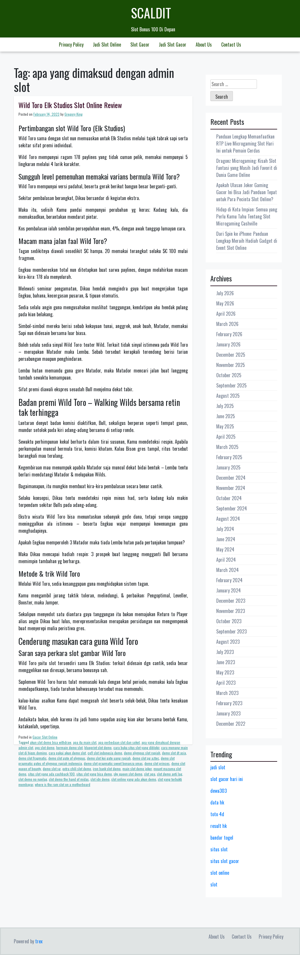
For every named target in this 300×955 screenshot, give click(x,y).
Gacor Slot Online (45, 736)
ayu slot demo (44, 747)
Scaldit (151, 12)
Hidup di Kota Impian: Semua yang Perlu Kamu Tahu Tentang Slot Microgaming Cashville (246, 216)
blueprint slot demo (98, 747)
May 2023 (225, 672)
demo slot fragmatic (32, 758)
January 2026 (228, 344)
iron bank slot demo (107, 768)
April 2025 (226, 436)
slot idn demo (100, 779)
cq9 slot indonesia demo (105, 752)
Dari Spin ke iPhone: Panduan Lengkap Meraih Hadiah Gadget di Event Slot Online (246, 240)
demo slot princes (157, 763)
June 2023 (225, 662)
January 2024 (228, 590)
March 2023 (227, 692)
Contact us (231, 44)
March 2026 (227, 323)
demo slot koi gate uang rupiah (109, 758)
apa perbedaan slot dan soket (119, 742)
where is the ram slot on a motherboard (62, 784)
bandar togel (221, 837)
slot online (219, 872)
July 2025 (225, 405)
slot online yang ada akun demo (133, 779)
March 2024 (227, 569)
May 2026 (225, 303)
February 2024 (229, 580)
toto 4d (217, 814)
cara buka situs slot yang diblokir (136, 747)
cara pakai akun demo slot (67, 752)
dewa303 (218, 790)
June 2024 (225, 539)
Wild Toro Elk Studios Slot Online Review (70, 105)
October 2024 (229, 498)
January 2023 (228, 713)
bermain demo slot (69, 747)
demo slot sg (52, 768)
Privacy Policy (71, 44)
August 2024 (228, 518)
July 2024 (225, 528)
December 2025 (230, 354)
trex (38, 941)
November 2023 (230, 610)
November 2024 (230, 487)
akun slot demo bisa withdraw (50, 742)
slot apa (149, 773)
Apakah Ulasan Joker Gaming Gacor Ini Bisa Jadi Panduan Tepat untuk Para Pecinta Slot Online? (246, 192)
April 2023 (226, 682)
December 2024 (231, 477)
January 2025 (228, 467)
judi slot (217, 767)
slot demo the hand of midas (69, 779)
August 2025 (228, 395)
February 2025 (229, 457)
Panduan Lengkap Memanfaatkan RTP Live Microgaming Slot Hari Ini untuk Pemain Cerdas (245, 143)
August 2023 (228, 641)
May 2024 (225, 549)
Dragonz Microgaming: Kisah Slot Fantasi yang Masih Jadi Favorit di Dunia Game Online (246, 167)
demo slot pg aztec (145, 758)
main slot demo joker (137, 768)
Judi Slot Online (107, 44)
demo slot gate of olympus (66, 758)
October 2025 (228, 375)
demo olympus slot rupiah (142, 752)
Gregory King (73, 114)
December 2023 (230, 600)
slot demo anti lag (169, 773)
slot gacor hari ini (226, 779)
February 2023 (229, 703)
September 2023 (231, 631)
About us (204, 44)
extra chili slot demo (76, 768)
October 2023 (228, 621)
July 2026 (225, 293)
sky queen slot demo (128, 773)
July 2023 (225, 651)
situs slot (219, 849)
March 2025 (227, 446)
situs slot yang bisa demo (94, 773)
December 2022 (230, 723)
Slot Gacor (139, 44)
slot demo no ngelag (32, 779)
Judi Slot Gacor (172, 44)
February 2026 (229, 334)
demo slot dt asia (174, 752)
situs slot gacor (224, 861)
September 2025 (231, 385)
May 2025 (225, 426)
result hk (218, 825)
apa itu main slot (84, 742)
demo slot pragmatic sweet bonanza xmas (113, 763)
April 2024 (226, 559)
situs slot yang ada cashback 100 (51, 773)
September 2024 (231, 508)
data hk (217, 802)
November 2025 (230, 364)
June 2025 (225, 416)
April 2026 (226, 313)
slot (213, 884)
